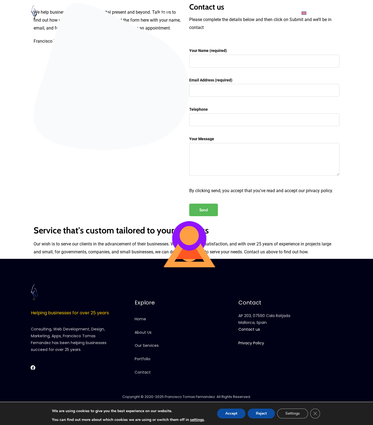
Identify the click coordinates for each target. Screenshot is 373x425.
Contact (143, 372)
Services (212, 13)
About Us (143, 332)
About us (186, 13)
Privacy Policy (251, 343)
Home (163, 13)
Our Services (147, 345)
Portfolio (237, 13)
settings (197, 419)
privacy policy (319, 190)
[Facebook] (324, 14)
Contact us (282, 13)
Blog (258, 13)
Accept (231, 413)
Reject (261, 413)
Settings (292, 413)
